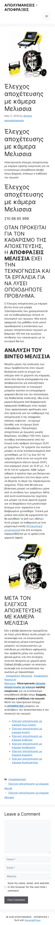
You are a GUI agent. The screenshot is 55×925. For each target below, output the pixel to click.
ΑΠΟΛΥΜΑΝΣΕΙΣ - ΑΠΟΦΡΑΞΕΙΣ (21, 7)
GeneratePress (32, 920)
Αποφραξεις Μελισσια (19, 675)
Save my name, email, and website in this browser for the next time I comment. (28, 887)
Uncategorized (17, 779)
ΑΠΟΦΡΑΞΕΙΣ (15, 706)
